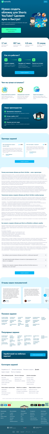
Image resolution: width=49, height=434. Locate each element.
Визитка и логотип (18, 377)
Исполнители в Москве (44, 422)
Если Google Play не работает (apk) (36, 406)
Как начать (2, 413)
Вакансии (22, 414)
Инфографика (4, 389)
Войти (45, 1)
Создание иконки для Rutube (4, 324)
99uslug (22, 421)
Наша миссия (32, 413)
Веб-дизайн (4, 377)
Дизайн (42, 416)
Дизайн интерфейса (20, 321)
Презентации (4, 391)
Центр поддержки (24, 413)
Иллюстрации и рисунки (6, 392)
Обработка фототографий (21, 389)
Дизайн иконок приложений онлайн (27, 321)
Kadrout (22, 419)
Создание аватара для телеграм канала (36, 342)
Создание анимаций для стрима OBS (43, 318)
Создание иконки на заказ (13, 325)
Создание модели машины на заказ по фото (27, 339)
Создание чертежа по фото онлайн (5, 336)
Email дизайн (4, 384)
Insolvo (22, 418)
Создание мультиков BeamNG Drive (36, 318)
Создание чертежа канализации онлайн (13, 321)
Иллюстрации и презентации (8, 387)
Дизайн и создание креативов (7, 398)
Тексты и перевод (44, 419)
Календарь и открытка (31, 380)
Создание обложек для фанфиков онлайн (36, 321)
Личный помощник (44, 421)
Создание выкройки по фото (28, 336)
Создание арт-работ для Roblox (20, 336)
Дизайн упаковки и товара (34, 391)
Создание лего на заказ (36, 336)
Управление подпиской (13, 421)
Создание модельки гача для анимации (44, 336)
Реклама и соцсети (44, 413)
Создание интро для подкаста (12, 318)
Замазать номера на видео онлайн (36, 339)
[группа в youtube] (9, 405)
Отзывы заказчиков (33, 418)
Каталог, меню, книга (30, 382)
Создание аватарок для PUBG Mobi (12, 336)
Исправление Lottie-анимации (36, 325)
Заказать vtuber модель (20, 340)
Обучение (11, 414)
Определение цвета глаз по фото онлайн (5, 339)
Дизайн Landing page (5, 382)
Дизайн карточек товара (33, 392)
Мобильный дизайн (5, 379)
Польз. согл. (32, 416)
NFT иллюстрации (5, 394)
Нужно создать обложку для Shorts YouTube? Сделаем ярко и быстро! (32, 398)
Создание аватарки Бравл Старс (12, 340)
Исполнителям (12, 416)
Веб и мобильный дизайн (7, 375)
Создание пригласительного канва (21, 324)
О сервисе (11, 413)
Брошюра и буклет (30, 377)
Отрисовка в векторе (20, 392)
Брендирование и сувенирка (20, 380)
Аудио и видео (43, 418)
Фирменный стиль (18, 379)
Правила (11, 419)
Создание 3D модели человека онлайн (13, 344)
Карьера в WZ (32, 414)
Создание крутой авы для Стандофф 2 (5, 343)
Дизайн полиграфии (31, 375)
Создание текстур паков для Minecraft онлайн (27, 343)
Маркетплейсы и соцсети (35, 387)
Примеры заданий (4, 416)
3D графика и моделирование (21, 391)
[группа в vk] (2, 405)
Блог (21, 416)
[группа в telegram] (5, 405)
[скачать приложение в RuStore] (43, 405)
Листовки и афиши (30, 379)
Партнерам (12, 418)
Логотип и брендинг (19, 375)
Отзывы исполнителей (33, 419)
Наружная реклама (30, 384)
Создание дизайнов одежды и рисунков (5, 318)
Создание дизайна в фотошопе (27, 325)
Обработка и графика (21, 387)
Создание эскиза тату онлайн (19, 343)
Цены (1, 414)
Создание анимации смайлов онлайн (5, 321)
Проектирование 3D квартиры (28, 318)
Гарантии (2, 418)
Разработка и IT (43, 414)
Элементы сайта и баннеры (7, 380)
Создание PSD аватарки (20, 318)
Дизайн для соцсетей (33, 389)
